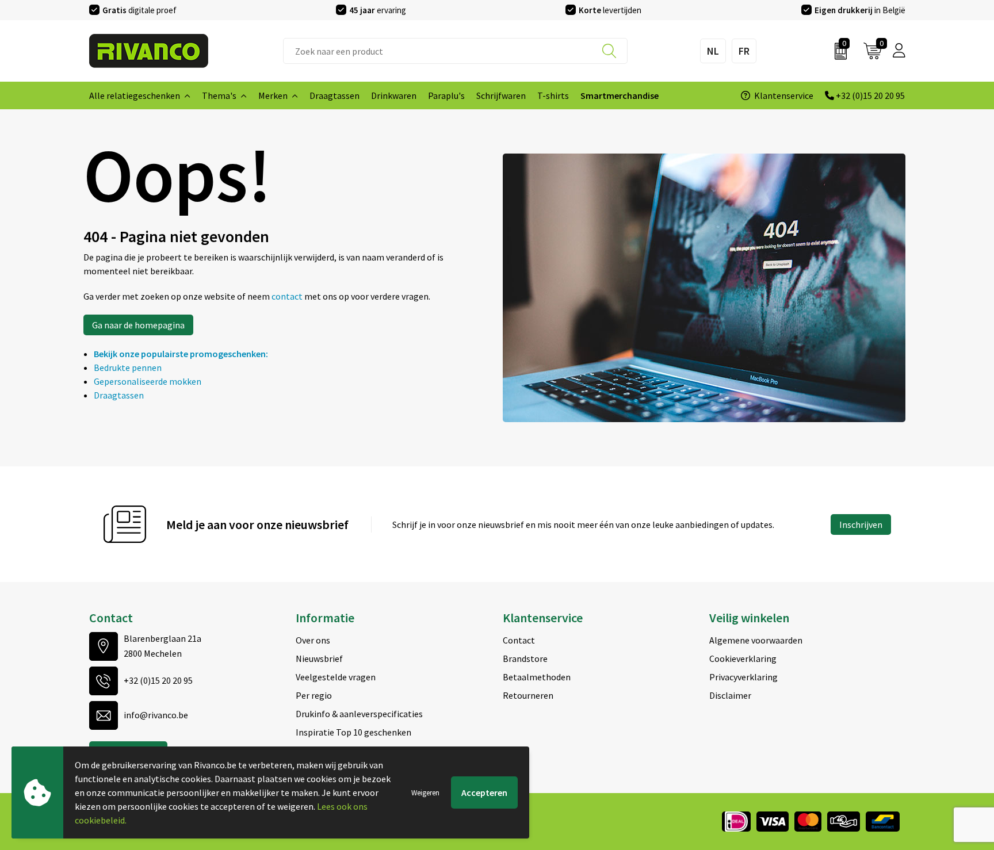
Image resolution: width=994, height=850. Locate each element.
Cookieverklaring (743, 658)
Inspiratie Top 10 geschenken (353, 732)
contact (288, 296)
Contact (519, 640)
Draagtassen (119, 395)
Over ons (313, 640)
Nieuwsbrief (319, 658)
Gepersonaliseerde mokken (147, 381)
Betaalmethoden (537, 677)
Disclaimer (730, 695)
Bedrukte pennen (128, 367)
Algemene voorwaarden (755, 640)
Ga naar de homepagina (138, 325)
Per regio (314, 695)
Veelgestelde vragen (336, 677)
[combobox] (455, 51)
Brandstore (525, 658)
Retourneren (528, 695)
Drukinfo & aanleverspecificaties (359, 713)
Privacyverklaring (743, 677)
